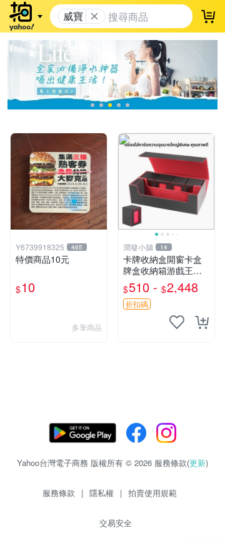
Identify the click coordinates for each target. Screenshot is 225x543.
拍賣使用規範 (152, 493)
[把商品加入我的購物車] (201, 322)
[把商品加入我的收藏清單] (176, 322)
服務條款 (58, 493)
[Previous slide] (126, 181)
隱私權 (101, 493)
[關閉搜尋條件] (94, 16)
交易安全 (115, 523)
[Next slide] (206, 181)
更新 (197, 463)
